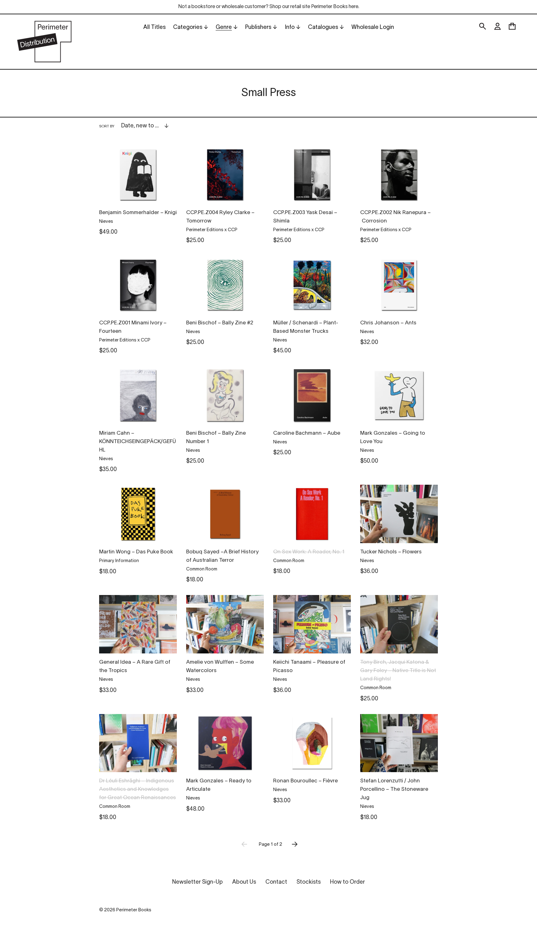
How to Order (347, 882)
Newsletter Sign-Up (197, 882)
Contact (276, 882)
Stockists (308, 882)
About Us (244, 882)
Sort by (106, 126)
